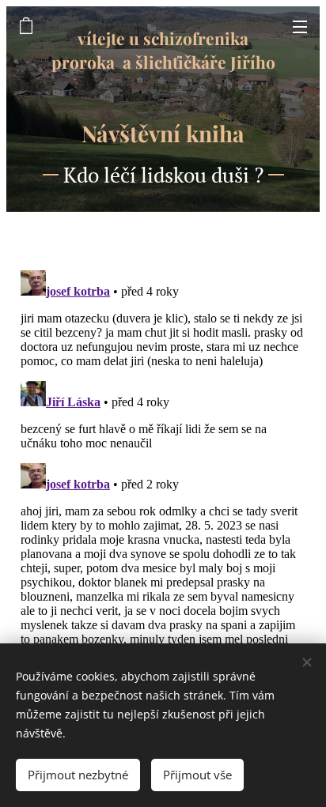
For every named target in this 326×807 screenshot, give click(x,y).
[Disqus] (163, 461)
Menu (300, 26)
